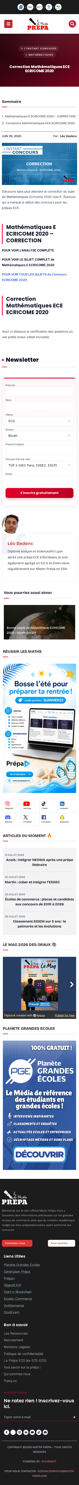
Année (10, 429)
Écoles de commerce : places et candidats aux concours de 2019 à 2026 (39, 901)
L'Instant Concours (40, 48)
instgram (9, 808)
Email (9, 474)
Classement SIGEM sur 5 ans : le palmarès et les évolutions (39, 923)
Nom (8, 400)
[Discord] (45, 1432)
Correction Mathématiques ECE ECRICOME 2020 (40, 123)
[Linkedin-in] (26, 1432)
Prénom (10, 385)
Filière (9, 414)
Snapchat (64, 822)
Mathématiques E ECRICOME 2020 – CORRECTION (40, 116)
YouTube (27, 808)
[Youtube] (32, 1432)
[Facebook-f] (6, 1432)
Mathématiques (41, 54)
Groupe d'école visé (18, 459)
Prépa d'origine (15, 444)
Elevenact (49, 1461)
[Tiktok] (39, 1432)
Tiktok (45, 808)
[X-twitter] (13, 1432)
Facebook (46, 822)
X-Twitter (27, 822)
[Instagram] (19, 1432)
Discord (8, 822)
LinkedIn (64, 808)
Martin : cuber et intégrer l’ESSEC (32, 882)
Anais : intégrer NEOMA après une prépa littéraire (39, 862)
